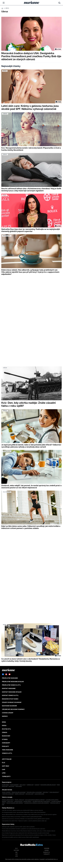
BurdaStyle (46, 852)
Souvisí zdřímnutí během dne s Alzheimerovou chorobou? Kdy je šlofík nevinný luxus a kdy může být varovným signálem (29, 814)
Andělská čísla (30, 784)
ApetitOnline (6, 759)
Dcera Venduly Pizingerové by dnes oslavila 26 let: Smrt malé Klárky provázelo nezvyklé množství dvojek (25, 833)
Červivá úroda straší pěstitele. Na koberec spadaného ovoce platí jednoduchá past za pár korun (23, 828)
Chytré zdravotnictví (53, 792)
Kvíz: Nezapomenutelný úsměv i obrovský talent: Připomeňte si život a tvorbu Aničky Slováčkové (23, 812)
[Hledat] (59, 2)
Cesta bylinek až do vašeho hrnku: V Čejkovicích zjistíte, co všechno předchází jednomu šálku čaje (24, 820)
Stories (5, 739)
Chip (3, 769)
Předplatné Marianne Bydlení (13, 681)
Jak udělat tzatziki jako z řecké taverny (41, 801)
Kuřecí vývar (10, 801)
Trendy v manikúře (6, 792)
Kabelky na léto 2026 (19, 793)
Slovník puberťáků (14, 784)
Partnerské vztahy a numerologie (34, 792)
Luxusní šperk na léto (39, 793)
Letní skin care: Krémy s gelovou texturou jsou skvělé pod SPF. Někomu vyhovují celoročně (22, 810)
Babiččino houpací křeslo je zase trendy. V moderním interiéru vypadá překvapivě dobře (22, 816)
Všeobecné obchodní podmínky (13, 709)
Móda (4, 722)
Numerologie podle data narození (48, 784)
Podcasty (5, 746)
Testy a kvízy (22, 784)
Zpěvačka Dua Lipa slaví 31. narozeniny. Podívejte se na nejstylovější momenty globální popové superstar (26, 818)
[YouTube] (9, 674)
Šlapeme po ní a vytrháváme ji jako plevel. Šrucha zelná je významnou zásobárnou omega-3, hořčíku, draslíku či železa (29, 835)
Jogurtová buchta (18, 801)
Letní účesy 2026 (29, 793)
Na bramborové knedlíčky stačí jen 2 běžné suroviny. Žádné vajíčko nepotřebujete (20, 837)
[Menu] (3, 2)
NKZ (16, 852)
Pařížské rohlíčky (27, 801)
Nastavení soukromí (9, 706)
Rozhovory (6, 736)
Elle (3, 762)
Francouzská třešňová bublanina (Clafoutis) (34, 799)
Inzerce (5, 716)
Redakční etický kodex (10, 699)
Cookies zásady (7, 713)
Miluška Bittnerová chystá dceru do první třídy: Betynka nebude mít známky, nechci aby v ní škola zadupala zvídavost (28, 830)
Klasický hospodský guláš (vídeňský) (14, 802)
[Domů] (32, 2)
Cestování (37, 784)
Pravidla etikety (5, 784)
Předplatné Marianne (10, 678)
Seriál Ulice (45, 792)
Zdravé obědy (18, 786)
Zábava (4, 732)
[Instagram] (6, 674)
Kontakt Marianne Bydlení (11, 692)
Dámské (47, 850)
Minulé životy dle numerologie (18, 792)
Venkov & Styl (7, 753)
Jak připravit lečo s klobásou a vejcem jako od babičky (36, 802)
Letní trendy (11, 786)
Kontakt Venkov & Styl (10, 695)
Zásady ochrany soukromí (11, 702)
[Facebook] (3, 674)
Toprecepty (6, 776)
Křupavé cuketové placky (7, 799)
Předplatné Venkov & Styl (11, 685)
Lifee (3, 773)
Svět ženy (5, 766)
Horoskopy (6, 743)
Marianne (46, 848)
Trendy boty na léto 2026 (7, 793)
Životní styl (6, 729)
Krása (4, 725)
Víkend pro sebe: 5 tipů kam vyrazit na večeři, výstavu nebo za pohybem (18, 826)
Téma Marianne (7, 750)
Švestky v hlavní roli (19, 799)
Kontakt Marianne (9, 688)
